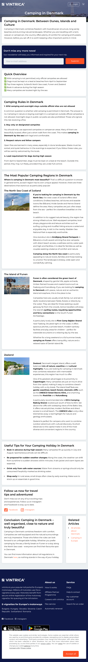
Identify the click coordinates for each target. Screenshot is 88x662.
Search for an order (75, 604)
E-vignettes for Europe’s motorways (22, 604)
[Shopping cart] (83, 4)
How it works (51, 587)
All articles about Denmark (75, 531)
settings (27, 646)
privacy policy (46, 643)
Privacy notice (26, 648)
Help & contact (73, 592)
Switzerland (16, 611)
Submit (75, 61)
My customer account (72, 598)
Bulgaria (5, 609)
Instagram (29, 510)
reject (60, 643)
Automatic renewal (53, 609)
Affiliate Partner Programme (52, 593)
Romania (27, 611)
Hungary (14, 609)
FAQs (68, 587)
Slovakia (23, 609)
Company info (14, 648)
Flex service (50, 604)
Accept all (71, 654)
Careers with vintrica (54, 599)
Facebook (13, 510)
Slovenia (31, 609)
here (15, 557)
